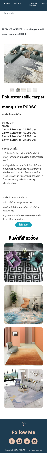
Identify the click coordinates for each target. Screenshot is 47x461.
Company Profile (33, 4)
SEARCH (39, 13)
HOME (7, 3)
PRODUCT (18, 3)
